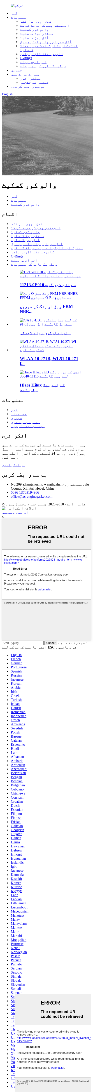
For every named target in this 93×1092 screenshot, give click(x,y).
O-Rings (26, 58)
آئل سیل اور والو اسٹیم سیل (46, 42)
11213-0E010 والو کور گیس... (48, 284)
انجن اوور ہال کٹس (37, 21)
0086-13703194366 (25, 492)
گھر (14, 13)
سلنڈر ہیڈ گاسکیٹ (36, 33)
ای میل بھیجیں (15, 512)
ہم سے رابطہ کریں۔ (28, 86)
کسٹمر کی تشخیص (34, 82)
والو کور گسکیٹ (34, 29)
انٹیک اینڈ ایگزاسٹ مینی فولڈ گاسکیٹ (47, 248)
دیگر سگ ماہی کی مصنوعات (43, 66)
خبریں (16, 70)
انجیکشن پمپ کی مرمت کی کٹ (45, 25)
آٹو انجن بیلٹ (33, 62)
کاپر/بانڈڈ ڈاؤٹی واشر (41, 54)
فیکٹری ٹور (30, 78)
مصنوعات (19, 17)
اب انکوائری (13, 465)
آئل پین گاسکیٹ (34, 38)
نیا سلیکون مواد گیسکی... (45, 332)
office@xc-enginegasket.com (31, 496)
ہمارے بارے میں (25, 74)
